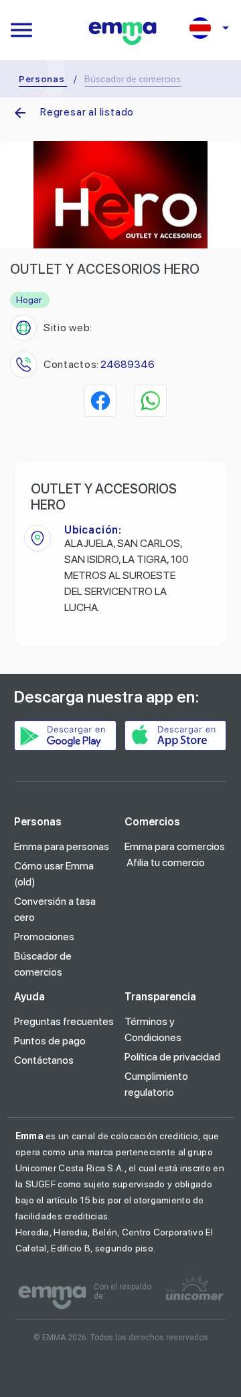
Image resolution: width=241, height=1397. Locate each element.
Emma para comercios (175, 846)
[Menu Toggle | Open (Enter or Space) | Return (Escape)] (21, 30)
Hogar (29, 299)
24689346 (127, 364)
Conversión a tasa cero (55, 909)
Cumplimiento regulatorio (156, 1084)
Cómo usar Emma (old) (54, 873)
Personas (42, 78)
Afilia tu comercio (166, 862)
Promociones (44, 936)
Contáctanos (44, 1060)
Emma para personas (61, 846)
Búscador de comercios (43, 964)
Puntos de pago (50, 1040)
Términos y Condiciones (153, 1029)
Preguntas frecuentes (64, 1021)
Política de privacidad (172, 1056)
